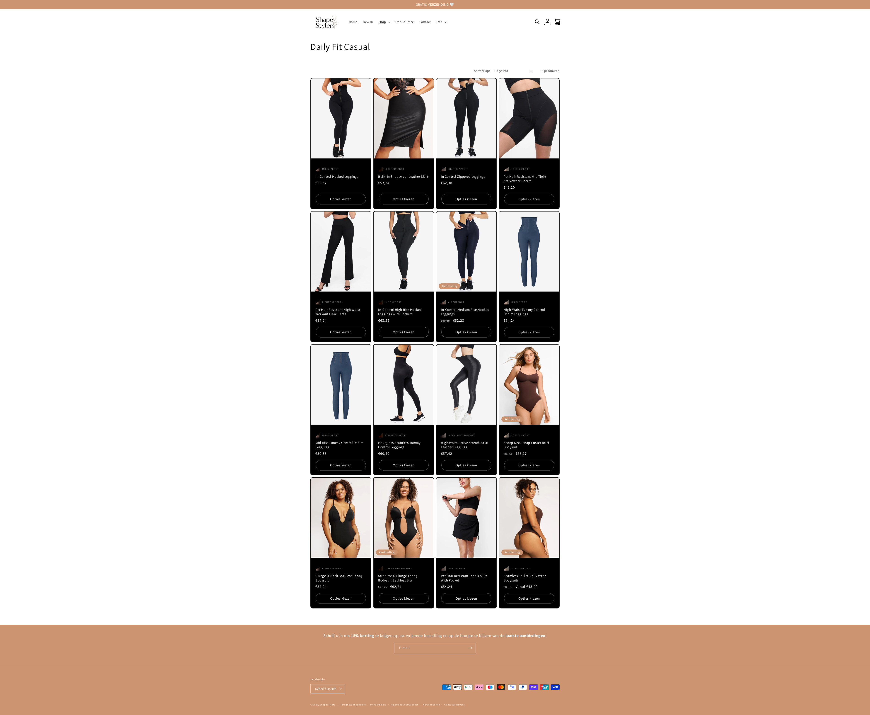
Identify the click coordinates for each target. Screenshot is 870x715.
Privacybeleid (378, 704)
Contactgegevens (454, 704)
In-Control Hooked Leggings (336, 176)
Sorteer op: (482, 71)
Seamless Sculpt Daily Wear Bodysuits (525, 578)
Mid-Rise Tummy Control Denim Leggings (339, 444)
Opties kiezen (341, 199)
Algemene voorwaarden (405, 704)
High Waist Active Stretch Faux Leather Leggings (464, 444)
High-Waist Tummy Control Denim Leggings (524, 311)
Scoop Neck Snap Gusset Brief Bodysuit (526, 444)
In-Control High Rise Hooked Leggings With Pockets (400, 311)
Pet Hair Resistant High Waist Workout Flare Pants (337, 311)
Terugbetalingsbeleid (353, 704)
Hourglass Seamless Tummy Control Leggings (399, 444)
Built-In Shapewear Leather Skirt (403, 176)
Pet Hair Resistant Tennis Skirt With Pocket (464, 578)
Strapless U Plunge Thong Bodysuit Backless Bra (397, 578)
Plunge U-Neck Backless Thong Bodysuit (339, 578)
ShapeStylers (327, 704)
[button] (384, 22)
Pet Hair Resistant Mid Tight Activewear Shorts (525, 178)
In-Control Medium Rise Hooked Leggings (465, 311)
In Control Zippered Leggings (463, 176)
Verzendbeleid (431, 704)
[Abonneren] (471, 648)
